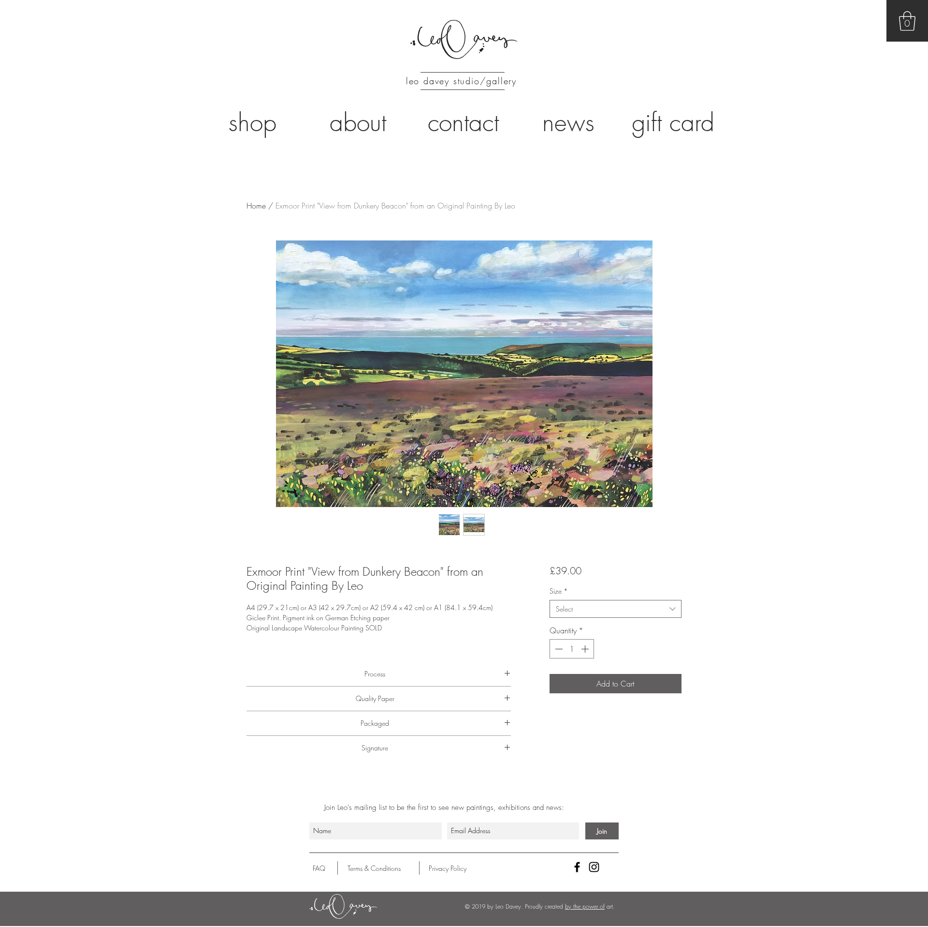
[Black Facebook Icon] (577, 867)
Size (559, 591)
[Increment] (586, 649)
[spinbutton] (572, 649)
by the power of (585, 906)
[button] (907, 20)
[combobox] (616, 609)
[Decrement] (558, 649)
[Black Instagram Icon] (594, 867)
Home (256, 205)
